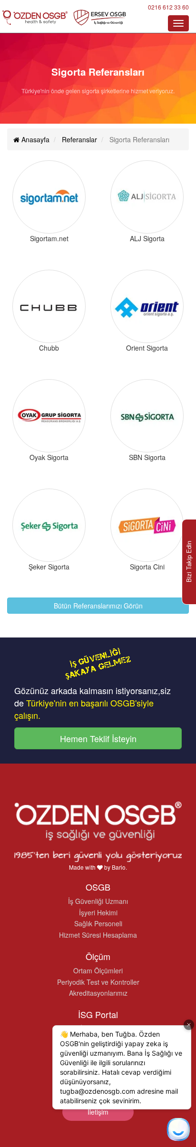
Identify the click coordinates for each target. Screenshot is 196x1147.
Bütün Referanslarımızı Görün (98, 605)
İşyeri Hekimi (98, 912)
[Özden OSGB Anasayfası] (64, 17)
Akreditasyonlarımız (98, 993)
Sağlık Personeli (98, 923)
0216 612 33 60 (168, 7)
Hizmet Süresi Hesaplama (98, 935)
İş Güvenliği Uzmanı (98, 901)
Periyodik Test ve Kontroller (98, 982)
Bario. (119, 867)
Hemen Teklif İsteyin (98, 738)
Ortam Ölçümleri (98, 970)
